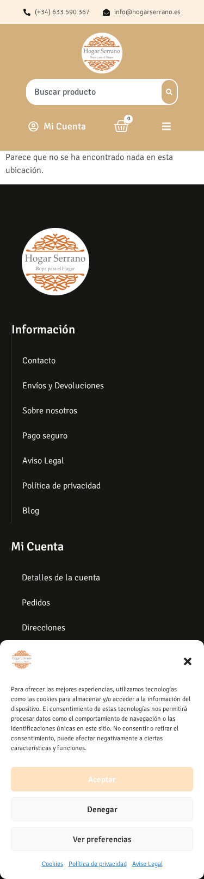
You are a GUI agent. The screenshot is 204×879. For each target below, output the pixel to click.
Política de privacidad (98, 864)
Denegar (102, 809)
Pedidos (36, 602)
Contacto (38, 360)
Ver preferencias (102, 839)
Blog (30, 510)
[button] (187, 661)
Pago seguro (44, 435)
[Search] (169, 92)
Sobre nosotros (49, 410)
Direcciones (43, 627)
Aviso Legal (147, 864)
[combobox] (90, 92)
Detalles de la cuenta (61, 577)
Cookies (52, 864)
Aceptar (102, 779)
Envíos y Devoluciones (63, 385)
